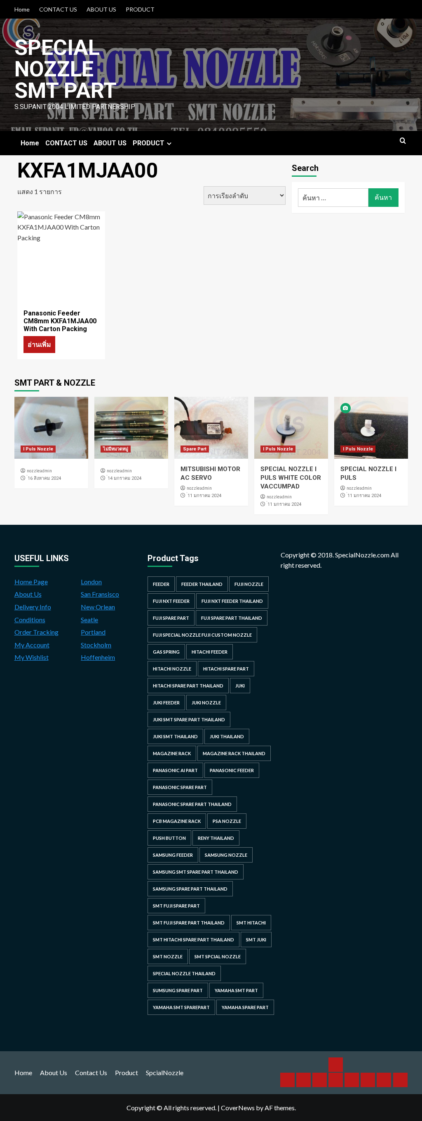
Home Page (31, 581)
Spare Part (194, 449)
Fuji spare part (171, 618)
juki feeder (166, 702)
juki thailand (227, 736)
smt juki (256, 939)
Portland (93, 632)
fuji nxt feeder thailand (232, 601)
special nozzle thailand (184, 973)
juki (240, 685)
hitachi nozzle (172, 668)
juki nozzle (206, 702)
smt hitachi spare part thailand (193, 939)
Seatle (89, 619)
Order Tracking (36, 632)
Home (22, 9)
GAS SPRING (166, 651)
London (91, 581)
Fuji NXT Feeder (171, 601)
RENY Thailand (216, 838)
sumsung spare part (178, 990)
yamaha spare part (245, 1007)
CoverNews (238, 1108)
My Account (31, 645)
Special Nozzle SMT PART (65, 69)
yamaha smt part (236, 990)
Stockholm (96, 645)
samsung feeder (173, 855)
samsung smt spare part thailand (195, 872)
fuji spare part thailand (231, 618)
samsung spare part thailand (190, 888)
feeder (161, 584)
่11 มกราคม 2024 (204, 495)
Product (126, 1072)
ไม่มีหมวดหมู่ (115, 449)
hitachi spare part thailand (188, 685)
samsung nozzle (226, 855)
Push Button (169, 838)
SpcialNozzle (164, 1072)
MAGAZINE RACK (172, 753)
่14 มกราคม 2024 (124, 478)
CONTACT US (58, 9)
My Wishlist (31, 657)
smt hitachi (251, 922)
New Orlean (98, 607)
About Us (28, 594)
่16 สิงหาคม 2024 (44, 478)
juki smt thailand (175, 736)
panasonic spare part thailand (192, 804)
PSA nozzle (227, 821)
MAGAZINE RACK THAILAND (234, 753)
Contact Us (91, 1072)
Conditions (29, 619)
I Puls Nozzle (38, 449)
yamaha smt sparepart (181, 1007)
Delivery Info (32, 607)
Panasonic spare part (180, 787)
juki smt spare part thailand (189, 719)
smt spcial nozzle (218, 956)
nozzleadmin (39, 471)
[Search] (403, 141)
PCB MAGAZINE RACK (177, 821)
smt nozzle (168, 956)
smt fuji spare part (176, 905)
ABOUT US (101, 9)
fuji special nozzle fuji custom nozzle (202, 635)
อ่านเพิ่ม (39, 344)
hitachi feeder (209, 651)
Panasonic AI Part (175, 770)
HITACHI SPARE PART (226, 668)
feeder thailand (202, 584)
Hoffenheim (98, 657)
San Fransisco (100, 594)
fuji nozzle (248, 584)
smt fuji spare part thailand (189, 922)
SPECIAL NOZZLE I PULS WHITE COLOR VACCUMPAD (290, 477)
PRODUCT (140, 9)
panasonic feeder (232, 770)
